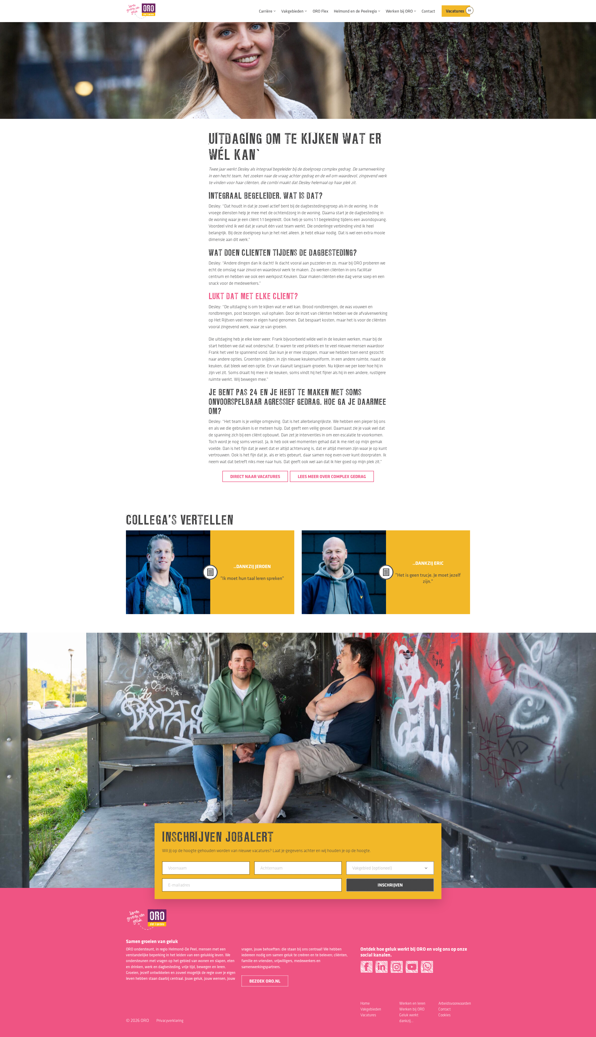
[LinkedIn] (381, 969)
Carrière (265, 11)
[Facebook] (366, 969)
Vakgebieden (292, 11)
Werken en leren (412, 1003)
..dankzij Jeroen (252, 566)
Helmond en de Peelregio (355, 11)
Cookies (444, 1015)
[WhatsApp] (427, 969)
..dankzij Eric (428, 563)
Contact (428, 11)
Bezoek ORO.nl (264, 981)
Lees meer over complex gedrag (332, 476)
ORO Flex (320, 11)
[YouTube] (412, 969)
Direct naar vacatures (255, 476)
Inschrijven (390, 885)
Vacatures (458, 11)
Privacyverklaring (169, 1020)
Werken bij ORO (399, 11)
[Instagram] (396, 969)
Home (365, 1003)
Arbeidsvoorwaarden (454, 1003)
